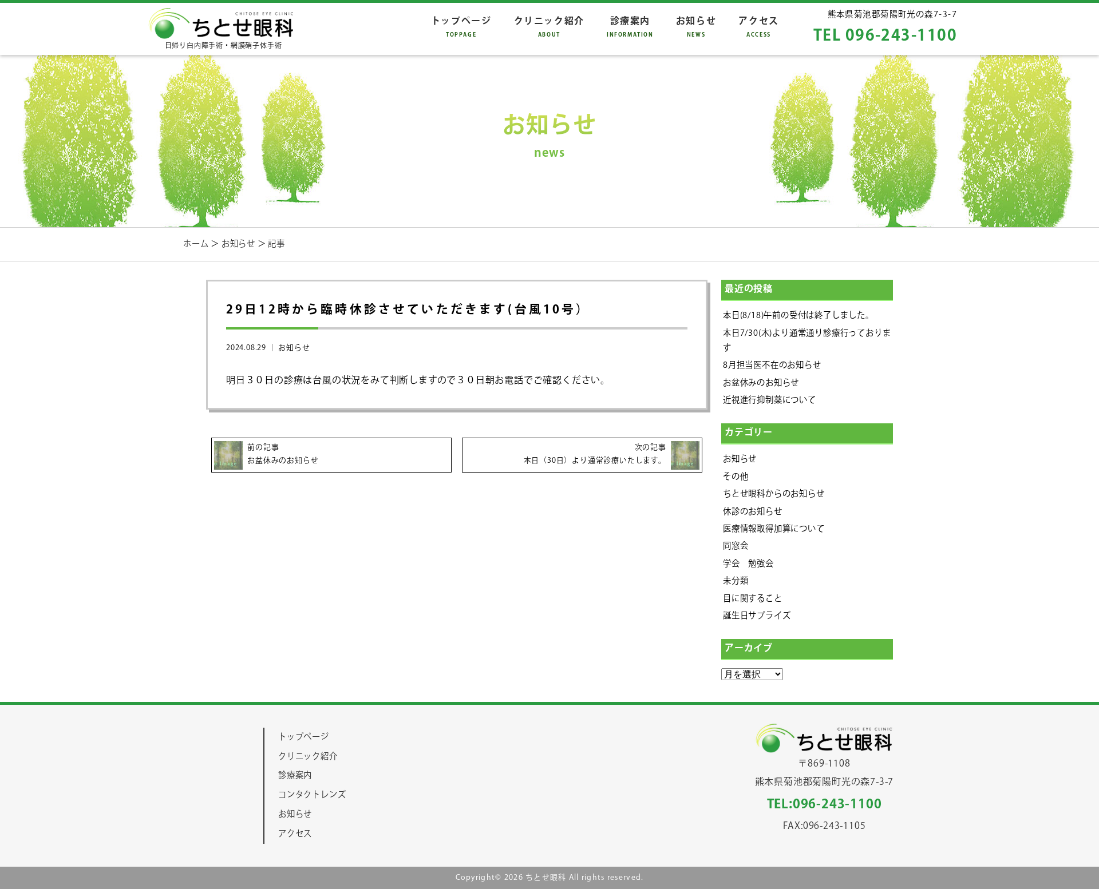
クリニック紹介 (549, 27)
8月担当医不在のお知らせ (772, 365)
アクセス (758, 27)
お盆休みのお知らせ (761, 383)
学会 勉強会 (748, 564)
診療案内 (630, 27)
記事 (276, 244)
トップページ (461, 27)
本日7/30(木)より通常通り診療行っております (807, 340)
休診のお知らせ (752, 512)
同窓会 (735, 546)
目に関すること (752, 599)
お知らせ (696, 27)
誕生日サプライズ (756, 616)
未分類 (735, 581)
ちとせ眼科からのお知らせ (774, 494)
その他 (735, 477)
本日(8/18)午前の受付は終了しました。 (798, 315)
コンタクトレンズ (312, 795)
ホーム (197, 244)
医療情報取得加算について (774, 529)
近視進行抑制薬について (769, 400)
